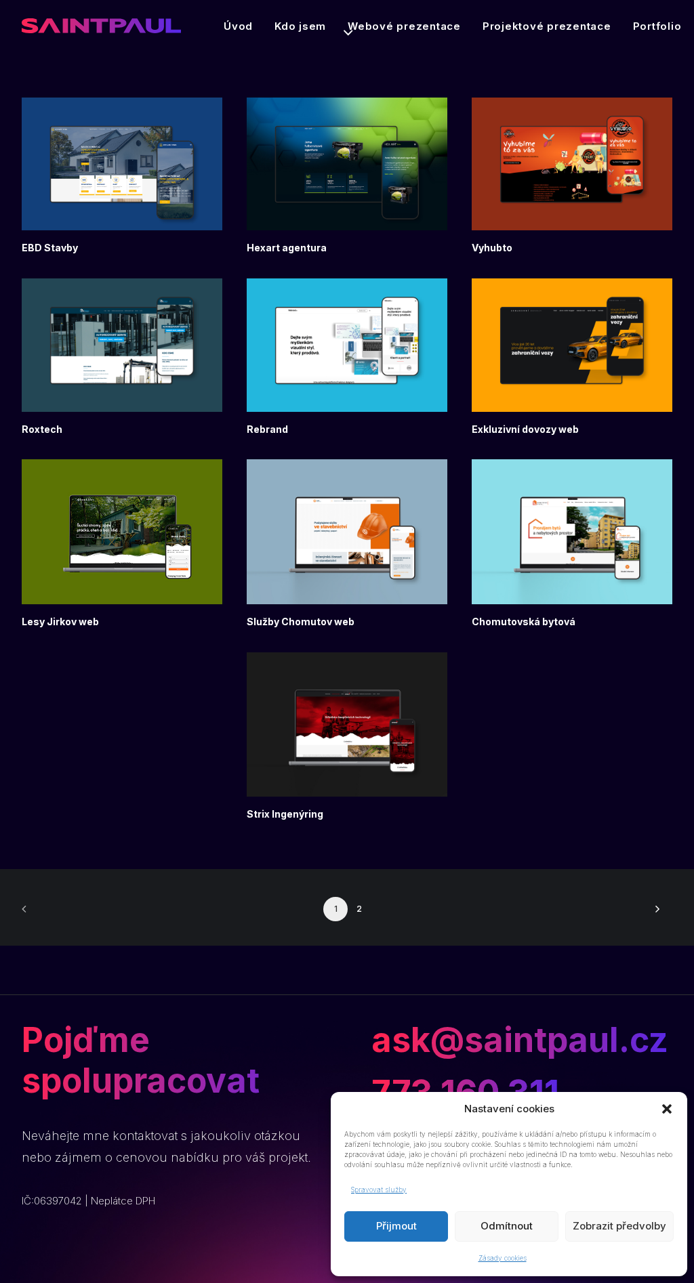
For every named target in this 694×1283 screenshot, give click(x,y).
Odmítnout (507, 1225)
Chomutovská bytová (523, 621)
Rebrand (267, 429)
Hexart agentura (287, 247)
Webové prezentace (404, 26)
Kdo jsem (300, 26)
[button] (667, 1109)
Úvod (238, 26)
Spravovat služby (379, 1189)
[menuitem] (238, 25)
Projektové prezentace (547, 26)
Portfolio (657, 26)
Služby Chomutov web (300, 621)
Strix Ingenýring (285, 814)
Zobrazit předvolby (619, 1225)
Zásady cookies (502, 1258)
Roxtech (42, 429)
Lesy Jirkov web (60, 621)
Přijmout (396, 1225)
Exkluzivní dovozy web (525, 429)
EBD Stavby (50, 247)
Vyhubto (492, 247)
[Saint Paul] (101, 25)
